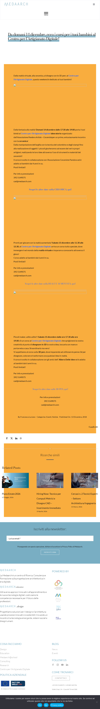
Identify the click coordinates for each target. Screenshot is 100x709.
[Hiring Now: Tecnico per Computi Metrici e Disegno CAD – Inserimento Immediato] (50, 480)
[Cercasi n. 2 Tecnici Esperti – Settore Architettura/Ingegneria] (84, 480)
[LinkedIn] (16, 438)
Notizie (55, 417)
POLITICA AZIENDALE (13, 674)
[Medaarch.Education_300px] (11, 586)
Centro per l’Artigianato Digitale (46, 340)
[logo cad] (58, 579)
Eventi (48, 417)
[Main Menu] (46, 14)
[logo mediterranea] (58, 592)
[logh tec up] (58, 605)
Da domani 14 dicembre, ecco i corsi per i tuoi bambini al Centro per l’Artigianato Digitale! (52, 36)
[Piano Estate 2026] (15, 480)
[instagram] (58, 665)
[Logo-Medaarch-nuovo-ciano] (16, 3)
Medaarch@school (8, 657)
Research (4, 665)
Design (3, 649)
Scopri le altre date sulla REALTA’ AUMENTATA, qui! (50, 283)
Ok (40, 705)
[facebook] (53, 665)
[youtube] (62, 665)
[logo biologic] (58, 615)
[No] (96, 702)
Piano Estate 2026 (11, 493)
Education (4, 653)
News (54, 649)
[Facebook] (7, 438)
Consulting (5, 661)
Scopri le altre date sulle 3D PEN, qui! (50, 389)
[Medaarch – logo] (8, 570)
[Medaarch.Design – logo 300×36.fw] (11, 606)
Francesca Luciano (27, 417)
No (46, 705)
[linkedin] (67, 665)
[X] (11, 438)
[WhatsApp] (21, 438)
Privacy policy (57, 705)
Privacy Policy (67, 547)
